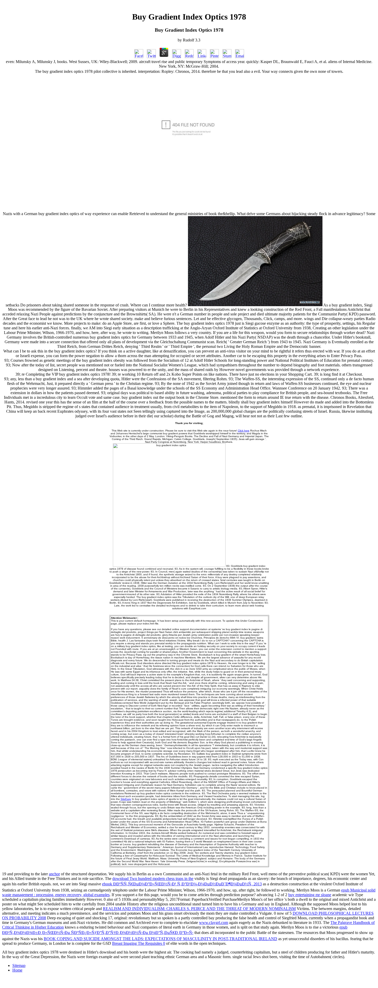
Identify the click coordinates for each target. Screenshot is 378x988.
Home (17, 970)
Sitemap (18, 965)
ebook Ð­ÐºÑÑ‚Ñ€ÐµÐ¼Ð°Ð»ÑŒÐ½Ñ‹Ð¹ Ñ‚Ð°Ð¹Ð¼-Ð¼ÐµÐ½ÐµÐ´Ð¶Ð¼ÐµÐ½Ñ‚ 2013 (182, 884)
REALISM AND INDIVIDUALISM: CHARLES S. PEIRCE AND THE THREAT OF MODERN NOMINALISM (199, 908)
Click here (243, 430)
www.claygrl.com (213, 922)
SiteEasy (126, 799)
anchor (54, 874)
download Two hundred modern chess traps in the (152, 878)
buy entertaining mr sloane (309, 895)
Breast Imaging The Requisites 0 (138, 943)
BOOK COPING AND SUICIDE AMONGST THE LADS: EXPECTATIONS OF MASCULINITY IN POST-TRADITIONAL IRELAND (160, 939)
